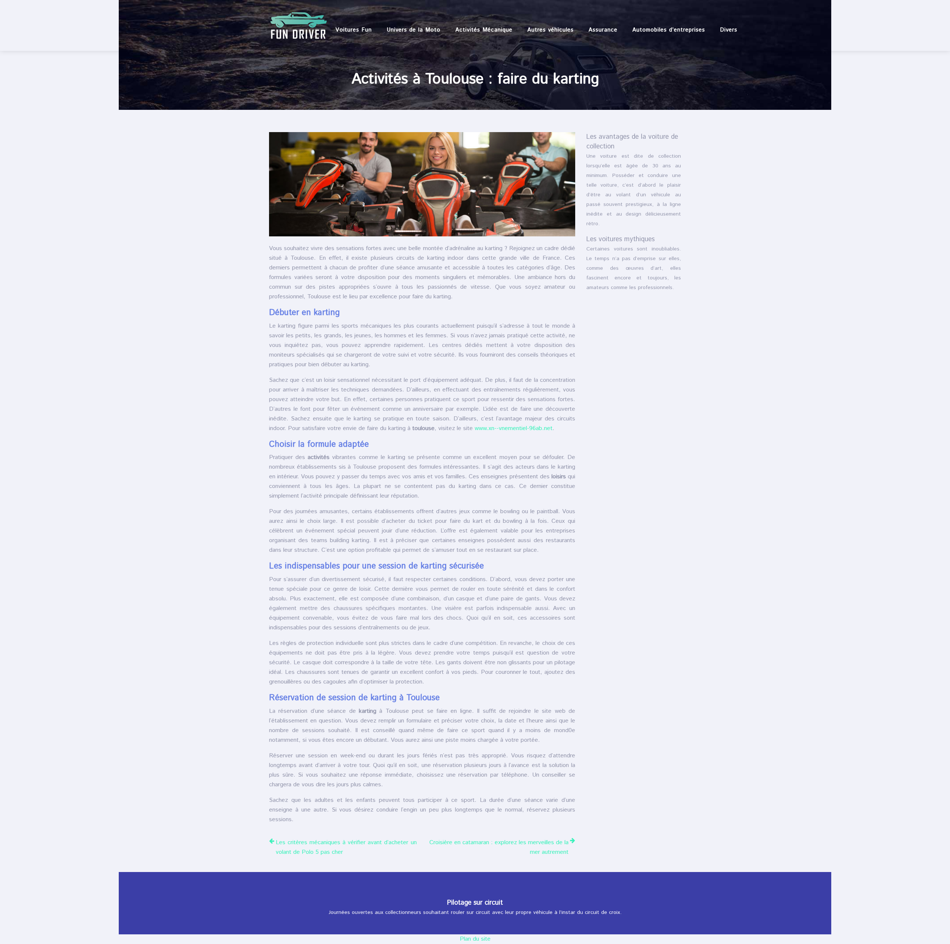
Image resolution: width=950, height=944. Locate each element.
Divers (728, 30)
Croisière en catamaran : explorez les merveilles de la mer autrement (499, 847)
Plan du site (475, 939)
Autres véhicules (550, 30)
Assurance (603, 30)
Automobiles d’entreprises (668, 30)
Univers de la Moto (413, 30)
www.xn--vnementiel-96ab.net (514, 428)
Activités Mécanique (483, 30)
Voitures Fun (353, 30)
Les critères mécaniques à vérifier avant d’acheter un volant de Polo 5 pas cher (346, 847)
